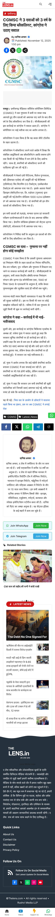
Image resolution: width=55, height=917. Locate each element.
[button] (40, 4)
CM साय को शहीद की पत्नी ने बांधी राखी (21, 586)
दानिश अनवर (20, 36)
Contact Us (9, 839)
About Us (8, 834)
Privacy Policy (11, 849)
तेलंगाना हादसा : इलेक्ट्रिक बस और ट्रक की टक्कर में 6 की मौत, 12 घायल (19, 706)
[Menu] (50, 4)
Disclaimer (9, 844)
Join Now (40, 525)
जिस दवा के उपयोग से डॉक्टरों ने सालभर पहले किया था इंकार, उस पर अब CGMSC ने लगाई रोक (26, 404)
